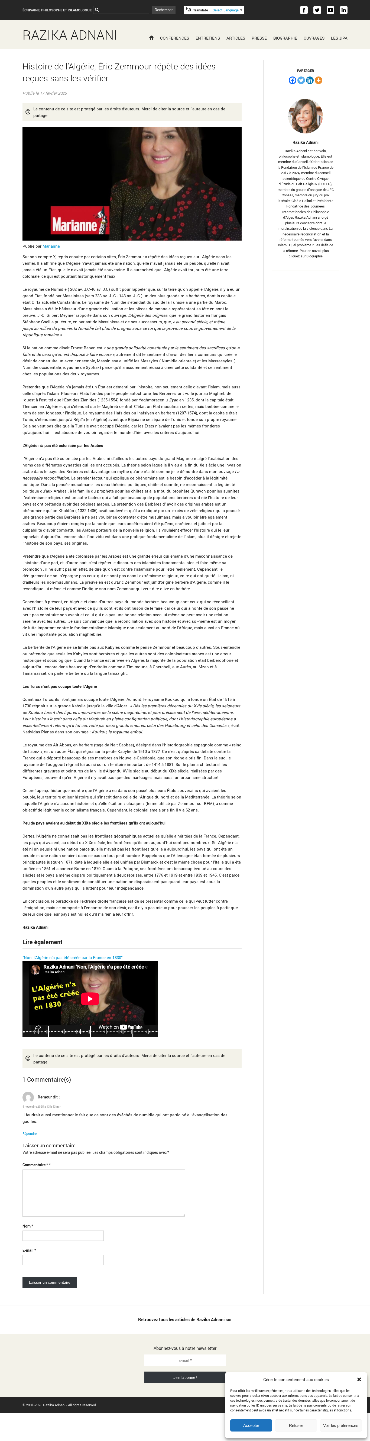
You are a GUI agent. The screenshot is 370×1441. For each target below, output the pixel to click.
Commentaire (35, 1164)
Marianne (50, 246)
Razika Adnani (69, 34)
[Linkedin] (310, 80)
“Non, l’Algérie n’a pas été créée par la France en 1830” (72, 957)
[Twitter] (301, 80)
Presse (259, 38)
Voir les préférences (340, 1425)
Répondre (29, 1133)
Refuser (296, 1425)
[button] (359, 1379)
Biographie (285, 38)
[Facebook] (292, 80)
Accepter (251, 1425)
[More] (318, 80)
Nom (27, 1226)
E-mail (29, 1250)
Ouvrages (314, 38)
